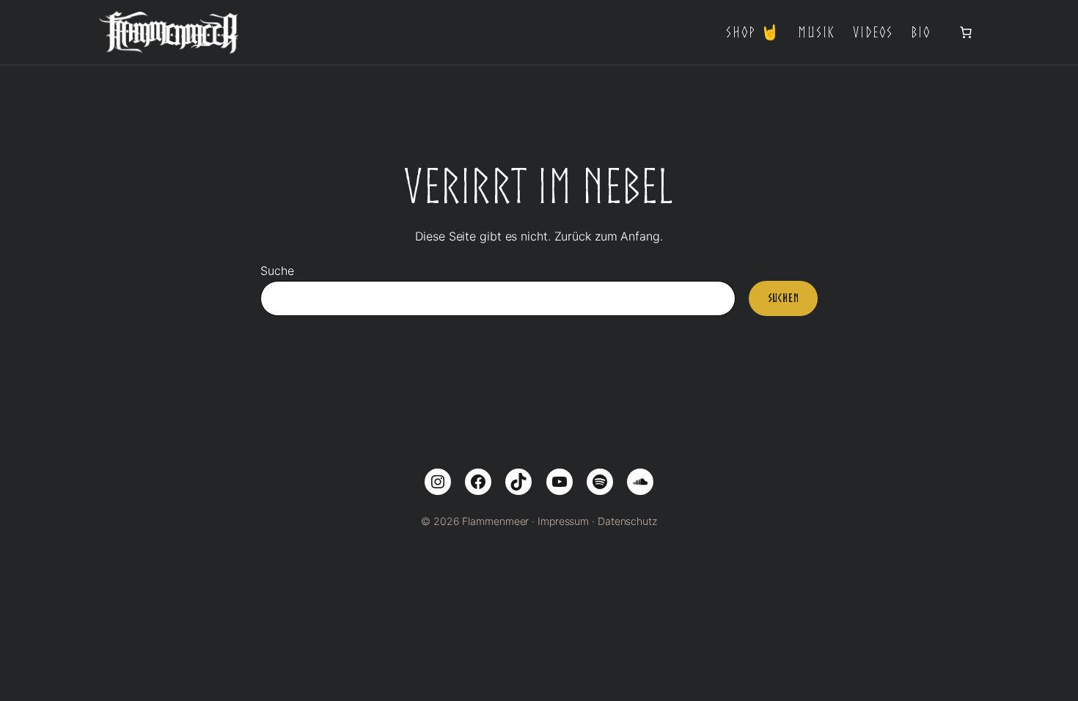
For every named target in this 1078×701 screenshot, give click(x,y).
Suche (277, 270)
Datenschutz (627, 521)
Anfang (639, 236)
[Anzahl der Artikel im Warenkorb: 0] (965, 32)
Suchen (783, 297)
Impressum (563, 521)
